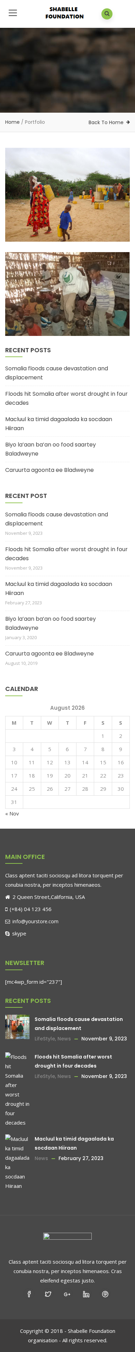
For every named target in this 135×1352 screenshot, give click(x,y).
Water (41, 236)
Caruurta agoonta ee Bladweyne (49, 470)
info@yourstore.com (34, 921)
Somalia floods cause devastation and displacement (56, 372)
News (64, 1038)
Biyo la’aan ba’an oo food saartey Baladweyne (50, 449)
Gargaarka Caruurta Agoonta (62, 309)
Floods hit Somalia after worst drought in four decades (66, 398)
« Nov (12, 813)
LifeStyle (45, 1038)
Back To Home (106, 122)
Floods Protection (35, 330)
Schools (23, 236)
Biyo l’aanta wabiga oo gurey (63, 215)
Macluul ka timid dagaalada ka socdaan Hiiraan (58, 423)
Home (12, 122)
